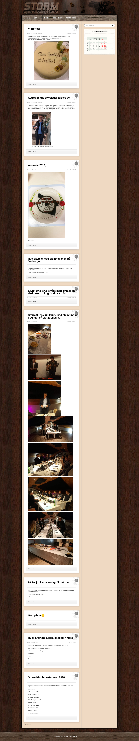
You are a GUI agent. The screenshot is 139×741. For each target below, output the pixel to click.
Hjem (28, 18)
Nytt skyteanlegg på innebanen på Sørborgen (49, 260)
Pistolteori (57, 18)
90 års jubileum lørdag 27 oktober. (49, 582)
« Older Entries (27, 724)
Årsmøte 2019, (37, 165)
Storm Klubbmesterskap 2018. (46, 677)
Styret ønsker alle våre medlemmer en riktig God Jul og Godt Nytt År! (51, 292)
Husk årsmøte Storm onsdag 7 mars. (50, 637)
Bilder (46, 18)
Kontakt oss (71, 18)
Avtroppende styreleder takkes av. (49, 97)
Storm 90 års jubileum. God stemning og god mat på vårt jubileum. (53, 316)
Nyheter (34, 84)
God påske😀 (36, 615)
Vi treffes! (34, 28)
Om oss (37, 18)
